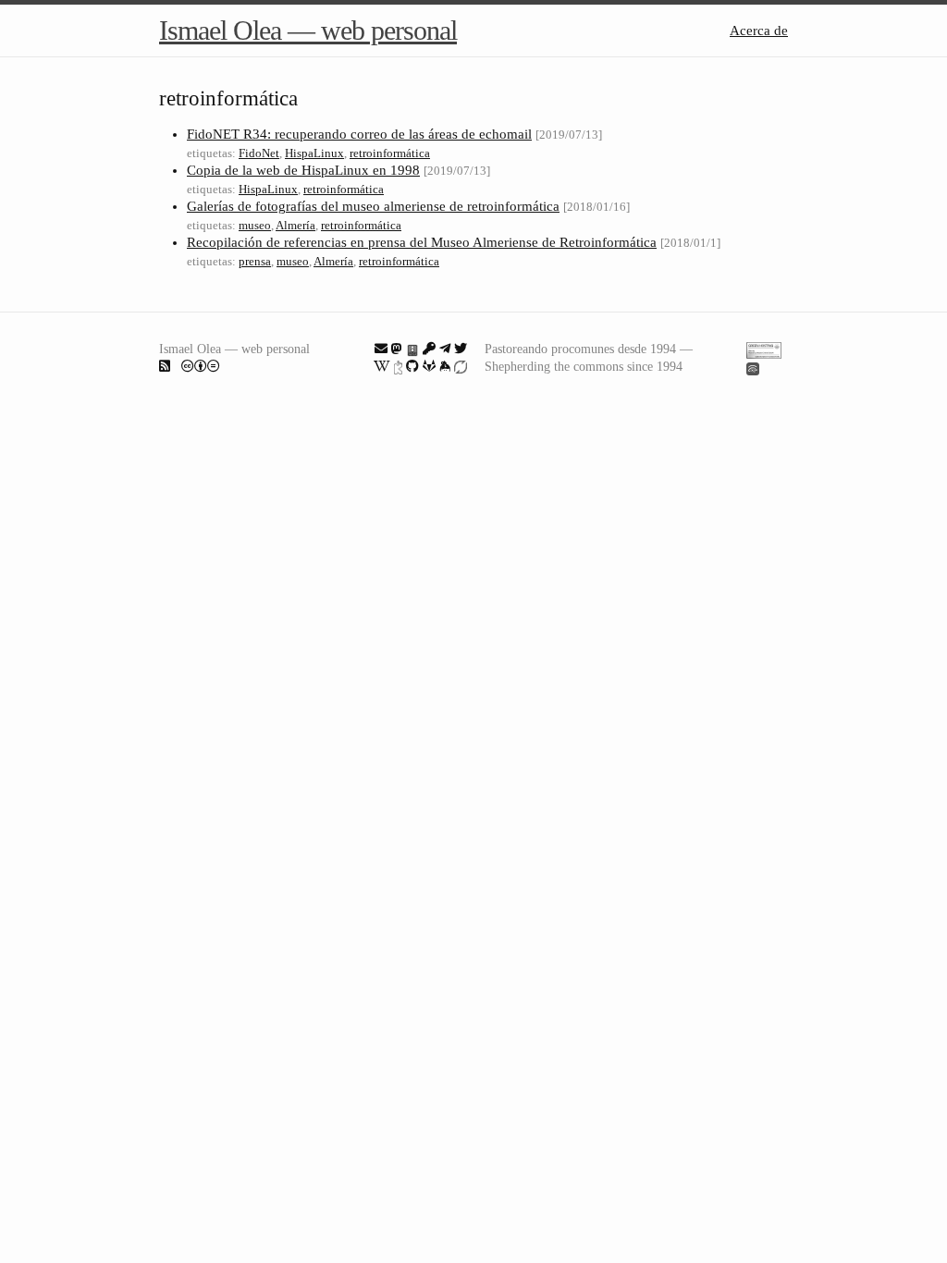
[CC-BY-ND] (200, 366)
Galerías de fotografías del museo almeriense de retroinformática (373, 206)
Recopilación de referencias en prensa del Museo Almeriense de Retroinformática (422, 242)
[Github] (412, 366)
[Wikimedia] (382, 366)
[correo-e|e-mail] (381, 348)
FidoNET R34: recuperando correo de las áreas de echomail (359, 134)
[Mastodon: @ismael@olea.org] (396, 348)
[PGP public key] (412, 348)
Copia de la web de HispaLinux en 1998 (303, 170)
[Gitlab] (429, 366)
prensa (255, 261)
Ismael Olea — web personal (308, 30)
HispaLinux (314, 153)
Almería (295, 225)
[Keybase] (444, 366)
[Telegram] (444, 348)
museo (255, 225)
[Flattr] (460, 366)
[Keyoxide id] (398, 366)
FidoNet (259, 153)
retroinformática (390, 153)
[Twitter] (460, 348)
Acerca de (759, 30)
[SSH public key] (429, 348)
